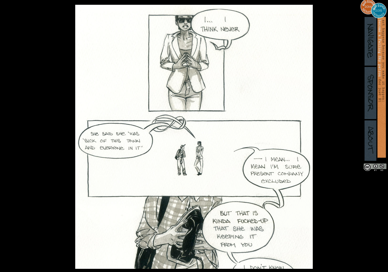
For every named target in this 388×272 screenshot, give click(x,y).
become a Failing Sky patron (380, 48)
